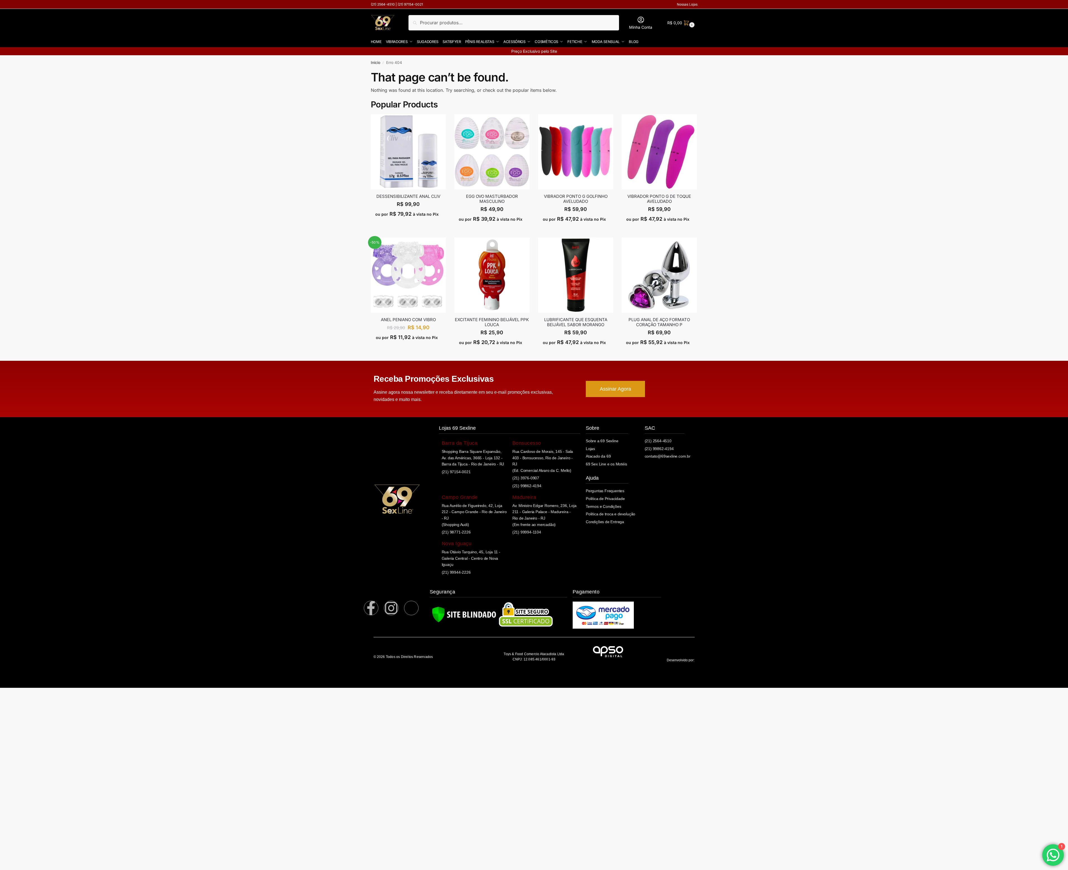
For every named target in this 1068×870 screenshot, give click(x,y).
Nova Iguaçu (457, 543)
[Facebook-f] (371, 608)
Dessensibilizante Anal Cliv (408, 196)
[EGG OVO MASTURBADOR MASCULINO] (492, 151)
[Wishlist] (442, 122)
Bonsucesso (526, 443)
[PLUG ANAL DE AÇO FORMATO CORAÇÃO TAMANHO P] (659, 275)
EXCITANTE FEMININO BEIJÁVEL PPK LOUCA (492, 322)
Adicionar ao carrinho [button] (408, 225)
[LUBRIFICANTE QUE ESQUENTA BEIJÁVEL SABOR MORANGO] (575, 275)
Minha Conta (640, 27)
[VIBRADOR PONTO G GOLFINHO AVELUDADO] (575, 151)
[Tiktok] (411, 608)
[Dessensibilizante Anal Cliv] (408, 151)
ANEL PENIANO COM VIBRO (408, 319)
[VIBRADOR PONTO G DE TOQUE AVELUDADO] (659, 151)
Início (375, 62)
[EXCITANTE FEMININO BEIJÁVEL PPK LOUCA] (492, 275)
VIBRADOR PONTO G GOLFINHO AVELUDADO (576, 199)
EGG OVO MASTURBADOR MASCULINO (492, 199)
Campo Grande (460, 497)
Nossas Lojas (687, 4)
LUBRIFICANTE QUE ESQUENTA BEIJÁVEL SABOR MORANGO (575, 322)
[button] (680, 22)
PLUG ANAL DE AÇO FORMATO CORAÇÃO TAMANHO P (659, 322)
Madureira (524, 497)
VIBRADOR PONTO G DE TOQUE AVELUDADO (659, 199)
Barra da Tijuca (460, 443)
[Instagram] (391, 608)
